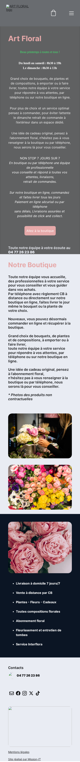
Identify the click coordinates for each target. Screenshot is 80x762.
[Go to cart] (53, 13)
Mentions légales (18, 752)
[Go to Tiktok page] (38, 693)
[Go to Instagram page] (24, 693)
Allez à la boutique (40, 231)
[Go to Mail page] (11, 693)
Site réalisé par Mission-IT (24, 759)
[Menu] (71, 13)
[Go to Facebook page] (18, 693)
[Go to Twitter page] (31, 693)
